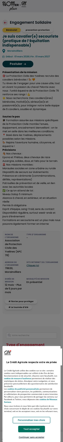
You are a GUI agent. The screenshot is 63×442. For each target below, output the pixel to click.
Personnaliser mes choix (31, 420)
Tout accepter (31, 429)
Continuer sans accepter (31, 437)
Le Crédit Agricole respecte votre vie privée (31, 362)
